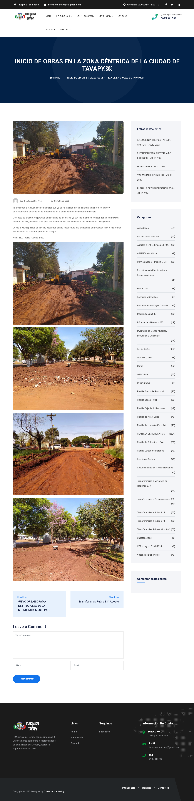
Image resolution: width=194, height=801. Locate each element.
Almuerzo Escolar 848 (148, 236)
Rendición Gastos (146, 459)
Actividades (143, 228)
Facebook (104, 731)
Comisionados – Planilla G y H (152, 262)
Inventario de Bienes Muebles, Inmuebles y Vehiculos (152, 333)
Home (56, 77)
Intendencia (63, 16)
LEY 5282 (122, 16)
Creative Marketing (54, 791)
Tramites (146, 787)
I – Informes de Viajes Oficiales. (153, 305)
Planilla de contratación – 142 (152, 425)
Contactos (163, 787)
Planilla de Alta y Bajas (148, 416)
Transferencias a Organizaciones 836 (155, 499)
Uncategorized (144, 538)
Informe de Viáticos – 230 (150, 322)
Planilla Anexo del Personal (150, 391)
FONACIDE (50, 30)
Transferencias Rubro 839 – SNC (153, 529)
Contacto (65, 30)
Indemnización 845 (146, 314)
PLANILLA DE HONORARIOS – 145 (154, 433)
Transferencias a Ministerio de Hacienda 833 (152, 483)
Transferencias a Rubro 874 (151, 521)
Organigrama (143, 383)
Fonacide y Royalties (147, 297)
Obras (140, 366)
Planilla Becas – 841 (147, 400)
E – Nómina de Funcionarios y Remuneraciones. (152, 273)
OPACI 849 (142, 374)
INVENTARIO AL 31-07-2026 (151, 166)
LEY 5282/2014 (144, 357)
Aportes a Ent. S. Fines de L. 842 (153, 245)
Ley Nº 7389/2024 (85, 16)
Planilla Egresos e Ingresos (150, 450)
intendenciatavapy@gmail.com (164, 747)
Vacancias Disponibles (148, 554)
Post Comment (26, 679)
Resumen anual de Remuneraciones (155, 467)
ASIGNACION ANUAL (147, 253)
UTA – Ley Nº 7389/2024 (149, 546)
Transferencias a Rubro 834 (151, 512)
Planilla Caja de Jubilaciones (151, 408)
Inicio (48, 16)
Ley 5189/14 (105, 16)
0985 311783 (155, 759)
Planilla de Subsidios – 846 (150, 442)
